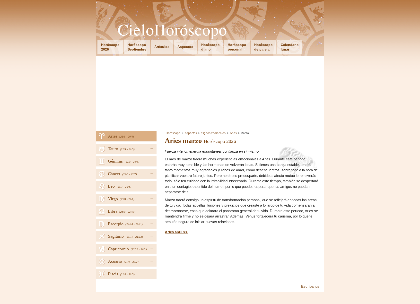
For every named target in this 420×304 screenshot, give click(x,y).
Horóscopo (173, 133)
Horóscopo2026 (110, 47)
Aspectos (185, 47)
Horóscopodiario (210, 47)
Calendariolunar (290, 47)
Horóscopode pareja (263, 47)
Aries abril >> (176, 232)
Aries (233, 133)
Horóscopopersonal (237, 47)
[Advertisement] (210, 92)
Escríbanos (310, 286)
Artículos (161, 47)
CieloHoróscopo (172, 29)
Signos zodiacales (213, 133)
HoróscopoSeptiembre (137, 47)
